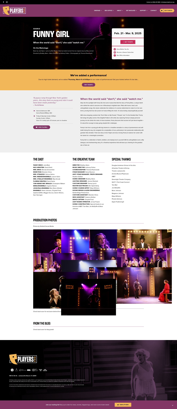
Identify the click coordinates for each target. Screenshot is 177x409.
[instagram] (7, 2)
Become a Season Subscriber (125, 52)
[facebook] (3, 2)
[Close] (172, 405)
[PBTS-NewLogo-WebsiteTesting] (14, 7)
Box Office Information (123, 55)
